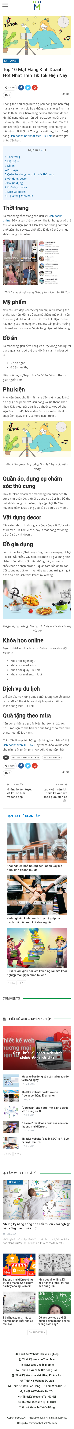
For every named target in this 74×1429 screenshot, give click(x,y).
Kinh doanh (10, 61)
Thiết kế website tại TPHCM (39, 1402)
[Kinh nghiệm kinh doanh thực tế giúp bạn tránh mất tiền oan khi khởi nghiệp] (37, 895)
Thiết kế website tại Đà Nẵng (37, 1407)
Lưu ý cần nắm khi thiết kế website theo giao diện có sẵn (55, 795)
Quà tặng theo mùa (19, 196)
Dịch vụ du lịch (15, 192)
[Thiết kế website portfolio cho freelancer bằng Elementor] (11, 1096)
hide (42, 150)
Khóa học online (16, 187)
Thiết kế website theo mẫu (38, 1359)
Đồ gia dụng (14, 183)
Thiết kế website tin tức (39, 1391)
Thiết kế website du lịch (39, 1380)
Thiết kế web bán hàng (26, 1386)
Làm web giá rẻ (56, 1386)
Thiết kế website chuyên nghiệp (38, 1354)
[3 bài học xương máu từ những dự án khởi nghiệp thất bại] (19, 1303)
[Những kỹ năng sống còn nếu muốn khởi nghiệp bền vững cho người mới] (37, 1200)
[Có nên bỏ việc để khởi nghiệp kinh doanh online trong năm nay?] (55, 1303)
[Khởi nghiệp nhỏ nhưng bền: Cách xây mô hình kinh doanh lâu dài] (37, 843)
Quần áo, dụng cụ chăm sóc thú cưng (29, 174)
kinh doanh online (52, 757)
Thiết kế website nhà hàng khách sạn (39, 1375)
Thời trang (13, 157)
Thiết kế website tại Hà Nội (39, 1396)
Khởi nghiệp (14, 1182)
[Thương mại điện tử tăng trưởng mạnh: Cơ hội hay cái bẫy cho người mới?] (19, 1265)
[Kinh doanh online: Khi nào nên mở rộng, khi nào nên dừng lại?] (55, 1265)
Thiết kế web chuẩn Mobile (37, 1364)
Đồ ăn (10, 165)
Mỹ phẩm (12, 161)
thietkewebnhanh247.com (43, 1423)
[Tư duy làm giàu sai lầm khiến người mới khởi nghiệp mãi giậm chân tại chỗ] (37, 948)
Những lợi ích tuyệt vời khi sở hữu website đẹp (19, 793)
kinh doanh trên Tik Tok (18, 745)
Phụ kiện (11, 170)
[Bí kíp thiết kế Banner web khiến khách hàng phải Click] (37, 1047)
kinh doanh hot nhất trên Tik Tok (31, 136)
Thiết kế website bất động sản (38, 1370)
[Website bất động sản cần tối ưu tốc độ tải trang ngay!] (11, 1080)
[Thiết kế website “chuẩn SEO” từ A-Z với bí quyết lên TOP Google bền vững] (11, 1143)
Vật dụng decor (16, 178)
